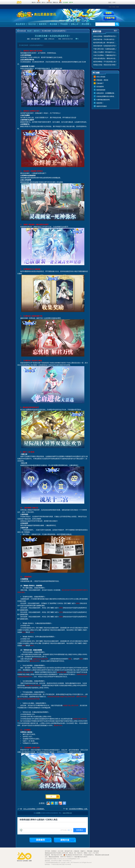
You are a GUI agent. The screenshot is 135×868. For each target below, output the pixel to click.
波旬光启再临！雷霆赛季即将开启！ (105, 36)
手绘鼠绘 (64, 24)
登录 (109, 2)
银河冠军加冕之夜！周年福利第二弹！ (105, 42)
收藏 (117, 7)
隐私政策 (96, 851)
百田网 (27, 2)
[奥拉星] (25, 14)
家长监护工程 (68, 851)
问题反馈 (76, 851)
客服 (113, 7)
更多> (116, 30)
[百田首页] (40, 840)
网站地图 (89, 851)
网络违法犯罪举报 (54, 857)
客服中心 (83, 851)
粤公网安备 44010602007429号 (74, 855)
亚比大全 (32, 24)
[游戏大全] (65, 840)
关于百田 (47, 851)
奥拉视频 (53, 24)
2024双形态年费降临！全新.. (78, 809)
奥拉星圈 (85, 24)
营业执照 (47, 855)
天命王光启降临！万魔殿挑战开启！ (105, 55)
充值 (110, 7)
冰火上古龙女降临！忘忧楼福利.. (34, 809)
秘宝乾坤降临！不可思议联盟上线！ (105, 61)
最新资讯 (43, 24)
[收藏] (108, 13)
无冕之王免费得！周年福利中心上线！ (105, 52)
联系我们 (54, 851)
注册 (113, 2)
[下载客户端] (109, 18)
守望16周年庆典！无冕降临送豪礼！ (105, 49)
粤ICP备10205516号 (56, 855)
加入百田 (60, 851)
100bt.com (51, 39)
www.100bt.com (67, 813)
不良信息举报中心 (89, 855)
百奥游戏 (19, 2)
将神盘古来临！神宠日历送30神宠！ (105, 65)
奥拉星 (29, 31)
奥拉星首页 (20, 24)
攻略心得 (74, 24)
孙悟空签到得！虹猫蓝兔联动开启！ (105, 46)
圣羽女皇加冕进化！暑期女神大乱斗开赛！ (105, 58)
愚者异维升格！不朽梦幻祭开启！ (104, 39)
